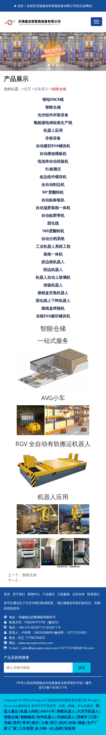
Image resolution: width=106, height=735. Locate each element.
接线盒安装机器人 (53, 292)
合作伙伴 (78, 594)
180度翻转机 (53, 230)
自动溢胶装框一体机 (53, 207)
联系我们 (93, 594)
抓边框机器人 (53, 261)
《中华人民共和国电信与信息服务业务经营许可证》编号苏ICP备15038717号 (53, 685)
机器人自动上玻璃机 (53, 277)
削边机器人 (53, 269)
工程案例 (63, 594)
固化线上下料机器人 (53, 300)
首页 (27, 88)
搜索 (81, 667)
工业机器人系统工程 (53, 246)
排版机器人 (53, 284)
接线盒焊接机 (53, 308)
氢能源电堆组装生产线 (53, 122)
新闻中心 (34, 594)
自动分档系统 (53, 238)
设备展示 (41, 88)
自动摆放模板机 (53, 153)
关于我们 (19, 594)
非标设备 (53, 138)
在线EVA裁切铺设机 (53, 315)
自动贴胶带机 (53, 215)
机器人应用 (53, 130)
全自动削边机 (53, 184)
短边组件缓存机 (53, 176)
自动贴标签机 (53, 199)
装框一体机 (53, 254)
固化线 (53, 223)
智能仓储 (53, 107)
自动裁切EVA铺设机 (53, 145)
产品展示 (48, 594)
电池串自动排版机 (53, 161)
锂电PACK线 (53, 99)
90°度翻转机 (53, 192)
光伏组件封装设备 (53, 114)
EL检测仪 (53, 168)
